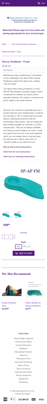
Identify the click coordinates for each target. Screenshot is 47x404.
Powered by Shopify (22, 394)
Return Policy (23, 365)
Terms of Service (23, 369)
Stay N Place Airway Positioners (24, 44)
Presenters (23, 382)
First (18, 247)
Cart (43, 3)
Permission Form (23, 359)
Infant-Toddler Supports (23, 338)
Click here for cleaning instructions (19, 156)
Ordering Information (23, 372)
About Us (23, 355)
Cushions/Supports (23, 345)
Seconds (27, 247)
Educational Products (23, 352)
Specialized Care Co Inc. (25, 391)
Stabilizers (23, 348)
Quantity (23, 233)
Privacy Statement (23, 375)
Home (4, 44)
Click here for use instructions (16, 152)
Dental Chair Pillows (23, 342)
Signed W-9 (23, 379)
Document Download (23, 362)
